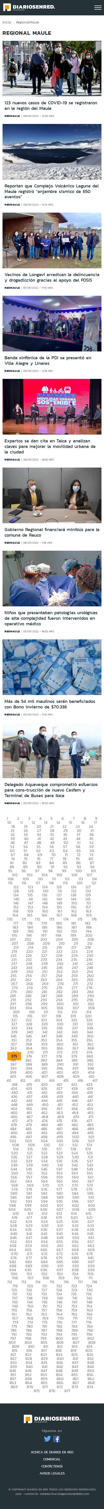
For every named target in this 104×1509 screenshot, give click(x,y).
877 (67, 1390)
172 (37, 919)
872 (60, 1386)
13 (45, 822)
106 (74, 874)
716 (66, 1282)
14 (58, 822)
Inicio (7, 22)
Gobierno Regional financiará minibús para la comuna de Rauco (52, 532)
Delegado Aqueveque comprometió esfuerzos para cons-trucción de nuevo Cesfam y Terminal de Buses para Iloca (51, 790)
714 (37, 1282)
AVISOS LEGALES (52, 1473)
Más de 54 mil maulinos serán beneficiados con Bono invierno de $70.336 (50, 704)
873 (75, 1386)
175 (80, 919)
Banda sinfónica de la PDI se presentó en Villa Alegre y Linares (48, 360)
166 (44, 915)
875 (37, 1390)
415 (66, 1080)
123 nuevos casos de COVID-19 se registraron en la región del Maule (51, 106)
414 (51, 1080)
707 (30, 1278)
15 (70, 822)
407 (44, 1076)
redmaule (12, 116)
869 (14, 1386)
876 (52, 1390)
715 (52, 1282)
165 (30, 915)
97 (37, 870)
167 (59, 915)
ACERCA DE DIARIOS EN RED (52, 1452)
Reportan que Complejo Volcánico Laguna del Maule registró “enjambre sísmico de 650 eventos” (52, 191)
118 (51, 882)
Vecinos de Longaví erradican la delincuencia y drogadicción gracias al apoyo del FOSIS (52, 277)
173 (51, 919)
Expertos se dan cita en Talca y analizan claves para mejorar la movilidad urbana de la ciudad (50, 446)
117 (38, 882)
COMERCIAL (52, 1459)
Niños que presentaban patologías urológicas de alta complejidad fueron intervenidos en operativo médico (51, 618)
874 (90, 1386)
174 (65, 919)
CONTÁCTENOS (52, 1466)
